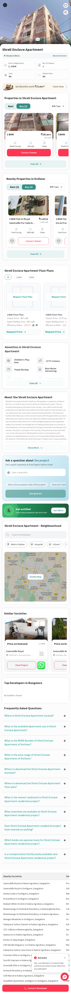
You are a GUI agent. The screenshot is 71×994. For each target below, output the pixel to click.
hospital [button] (39, 544)
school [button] (56, 544)
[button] (24, 325)
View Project (21, 665)
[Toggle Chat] (65, 977)
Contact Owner (29, 152)
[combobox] (38, 534)
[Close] (65, 958)
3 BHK (31, 277)
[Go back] (5, 5)
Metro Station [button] (18, 544)
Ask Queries (35, 493)
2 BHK (19, 277)
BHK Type (56, 106)
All (8, 277)
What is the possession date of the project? (27, 484)
